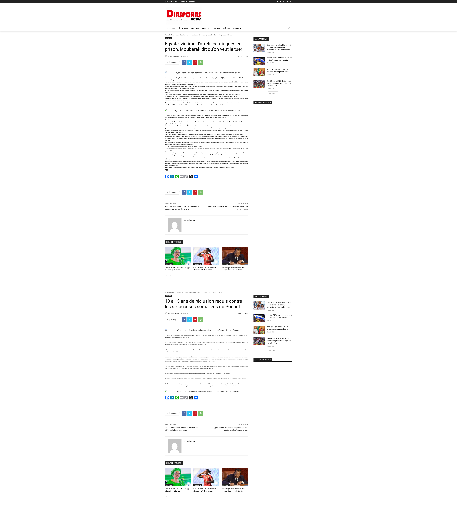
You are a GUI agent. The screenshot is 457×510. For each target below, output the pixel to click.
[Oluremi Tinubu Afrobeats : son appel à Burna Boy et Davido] (178, 256)
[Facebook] (280, 1)
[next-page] (170, 275)
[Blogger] (277, 1)
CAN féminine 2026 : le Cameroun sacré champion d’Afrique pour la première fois (279, 83)
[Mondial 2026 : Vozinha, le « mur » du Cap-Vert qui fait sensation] (259, 61)
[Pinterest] (195, 62)
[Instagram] (284, 1)
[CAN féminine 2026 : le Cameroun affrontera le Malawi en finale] (206, 256)
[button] (289, 28)
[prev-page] (166, 275)
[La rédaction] (166, 56)
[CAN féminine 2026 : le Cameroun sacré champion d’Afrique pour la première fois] (259, 84)
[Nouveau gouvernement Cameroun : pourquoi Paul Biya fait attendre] (235, 256)
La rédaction (174, 56)
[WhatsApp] (200, 62)
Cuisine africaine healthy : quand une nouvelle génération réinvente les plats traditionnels (279, 47)
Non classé (175, 35)
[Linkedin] (287, 1)
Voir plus (272, 93)
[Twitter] (290, 1)
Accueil (167, 35)
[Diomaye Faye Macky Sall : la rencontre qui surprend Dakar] (259, 72)
